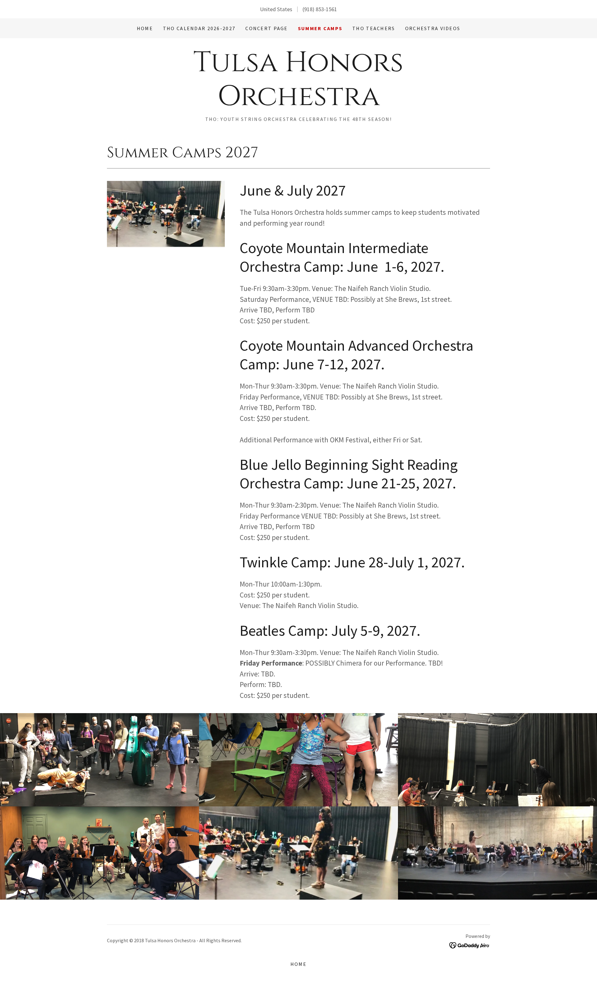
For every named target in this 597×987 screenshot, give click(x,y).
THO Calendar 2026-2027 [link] (199, 28)
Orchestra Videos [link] (432, 28)
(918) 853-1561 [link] (320, 9)
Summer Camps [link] (320, 28)
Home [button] (298, 964)
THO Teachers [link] (373, 28)
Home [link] (145, 28)
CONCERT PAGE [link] (266, 28)
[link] (298, 103)
